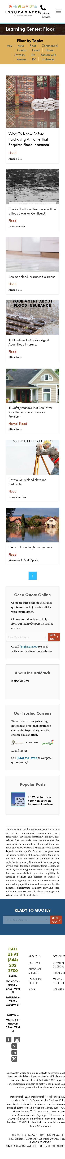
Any (9, 45)
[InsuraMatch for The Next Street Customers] (23, 11)
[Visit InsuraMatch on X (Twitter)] (14, 1059)
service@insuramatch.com (21, 1084)
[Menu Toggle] (58, 11)
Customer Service (35, 971)
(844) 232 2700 (13, 965)
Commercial (50, 45)
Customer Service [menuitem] (45, 15)
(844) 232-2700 (29, 646)
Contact (34, 963)
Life (33, 54)
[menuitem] (45, 7)
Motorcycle (48, 54)
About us (34, 956)
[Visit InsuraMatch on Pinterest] (14, 1046)
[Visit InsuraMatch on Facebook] (8, 1040)
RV (34, 59)
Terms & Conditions (40, 1126)
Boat (33, 45)
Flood (36, 50)
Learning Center (34, 981)
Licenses (58, 989)
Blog (31, 989)
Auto (21, 45)
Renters (21, 59)
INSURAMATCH (30, 1135)
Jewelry (20, 54)
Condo (21, 50)
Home (49, 50)
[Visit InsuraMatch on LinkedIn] (14, 1053)
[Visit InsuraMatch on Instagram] (17, 1040)
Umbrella (47, 59)
